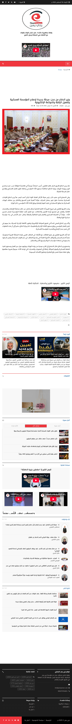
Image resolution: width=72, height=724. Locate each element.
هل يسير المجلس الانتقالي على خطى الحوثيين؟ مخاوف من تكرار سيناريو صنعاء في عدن (31, 566)
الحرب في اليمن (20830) (13, 677)
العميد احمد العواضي (53, 577)
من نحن (31, 707)
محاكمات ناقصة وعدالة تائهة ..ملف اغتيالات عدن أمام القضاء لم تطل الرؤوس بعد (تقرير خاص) (32, 594)
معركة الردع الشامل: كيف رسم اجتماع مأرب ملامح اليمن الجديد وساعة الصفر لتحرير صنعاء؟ (31, 525)
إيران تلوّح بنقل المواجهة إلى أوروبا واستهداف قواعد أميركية (39, 446)
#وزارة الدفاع (63, 314)
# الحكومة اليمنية (20, 314)
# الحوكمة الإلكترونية (23, 317)
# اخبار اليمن (66, 320)
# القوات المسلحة (31, 314)
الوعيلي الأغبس (55, 561)
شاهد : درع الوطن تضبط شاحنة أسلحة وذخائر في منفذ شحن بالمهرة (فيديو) (54, 355)
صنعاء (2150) (22, 689)
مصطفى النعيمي (54, 527)
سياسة (60, 70)
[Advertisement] (36, 84)
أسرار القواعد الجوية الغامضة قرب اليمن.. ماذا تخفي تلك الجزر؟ (39, 610)
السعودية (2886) (29, 686)
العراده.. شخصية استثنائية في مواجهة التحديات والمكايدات (40, 558)
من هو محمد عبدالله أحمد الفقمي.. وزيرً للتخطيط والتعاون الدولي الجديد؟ (19, 355)
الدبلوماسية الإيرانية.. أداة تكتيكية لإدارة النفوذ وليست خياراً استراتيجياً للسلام (35, 575)
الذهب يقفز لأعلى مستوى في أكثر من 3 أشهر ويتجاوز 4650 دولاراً (38, 454)
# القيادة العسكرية (55, 320)
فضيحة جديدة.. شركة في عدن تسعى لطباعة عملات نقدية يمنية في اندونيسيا (34, 626)
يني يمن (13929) (29, 683)
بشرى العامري (55, 539)
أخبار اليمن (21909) (26, 677)
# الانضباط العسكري (10, 317)
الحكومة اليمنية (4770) (16, 683)
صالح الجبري (56, 553)
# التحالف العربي (9, 314)
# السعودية (66, 317)
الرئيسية (65, 70)
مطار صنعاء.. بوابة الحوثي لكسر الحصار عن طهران (42, 537)
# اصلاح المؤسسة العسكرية (53, 317)
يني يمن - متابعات (63, 352)
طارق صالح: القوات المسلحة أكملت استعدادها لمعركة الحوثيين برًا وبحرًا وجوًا (35, 431)
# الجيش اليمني (43, 314)
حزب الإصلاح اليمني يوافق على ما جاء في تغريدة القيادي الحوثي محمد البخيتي (34, 618)
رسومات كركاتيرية (64, 704)
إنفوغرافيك (66, 707)
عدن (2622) (31, 689)
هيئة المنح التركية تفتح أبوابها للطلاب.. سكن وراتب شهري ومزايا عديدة (36, 602)
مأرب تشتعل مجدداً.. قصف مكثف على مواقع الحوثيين (41, 438)
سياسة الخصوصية (38, 720)
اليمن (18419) (30, 680)
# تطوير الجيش (44, 320)
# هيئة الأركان (34, 317)
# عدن (42, 317)
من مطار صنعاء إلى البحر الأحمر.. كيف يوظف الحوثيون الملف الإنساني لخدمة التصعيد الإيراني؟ (33, 549)
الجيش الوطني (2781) (17, 686)
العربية (21, 2)
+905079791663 (63, 691)
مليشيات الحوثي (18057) (17, 680)
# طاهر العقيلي (53, 314)
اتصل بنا (31, 710)
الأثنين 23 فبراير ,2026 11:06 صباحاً (46, 106)
